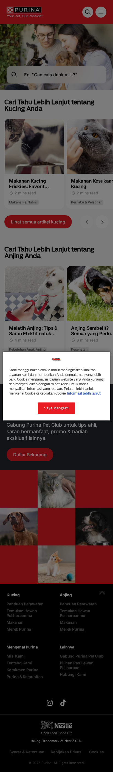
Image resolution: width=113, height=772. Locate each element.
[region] (56, 386)
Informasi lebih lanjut (84, 393)
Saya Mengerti (56, 408)
